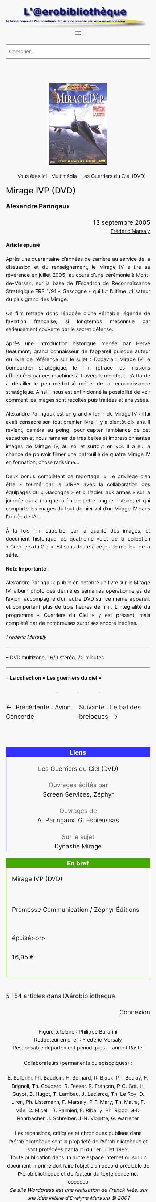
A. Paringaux (55, 820)
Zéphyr (103, 794)
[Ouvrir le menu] (78, 33)
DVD (88, 599)
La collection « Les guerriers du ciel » (56, 678)
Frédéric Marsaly (130, 231)
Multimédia (64, 176)
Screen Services (66, 794)
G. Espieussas (98, 820)
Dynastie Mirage (78, 846)
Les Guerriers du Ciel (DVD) (113, 176)
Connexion (134, 1012)
